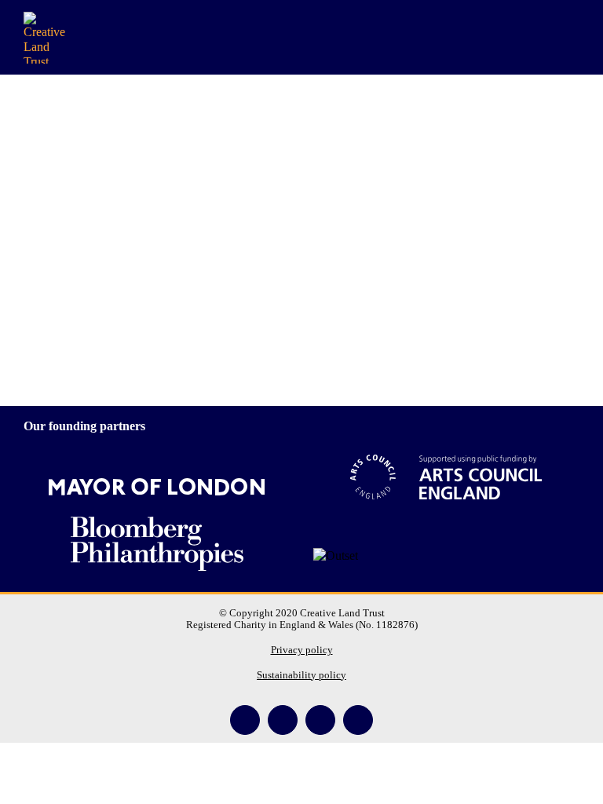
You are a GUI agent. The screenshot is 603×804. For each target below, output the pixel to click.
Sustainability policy (301, 675)
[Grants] (301, 219)
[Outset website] (335, 555)
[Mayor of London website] (157, 486)
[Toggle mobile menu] (573, 37)
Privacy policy (302, 650)
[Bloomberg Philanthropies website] (157, 540)
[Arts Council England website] (446, 477)
